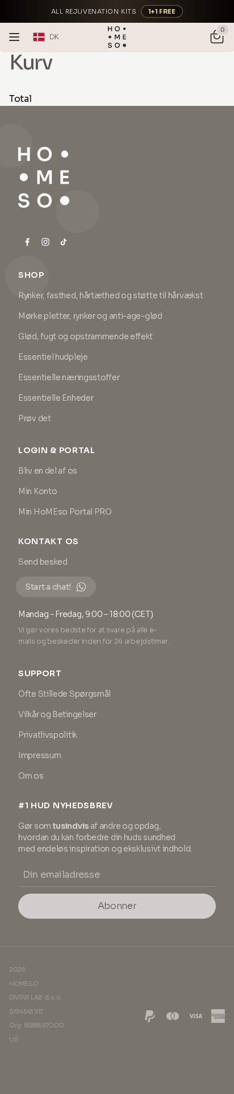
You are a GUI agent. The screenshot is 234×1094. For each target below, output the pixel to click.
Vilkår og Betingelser (57, 714)
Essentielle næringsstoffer (68, 377)
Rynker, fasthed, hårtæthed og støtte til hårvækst (110, 295)
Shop (31, 275)
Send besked (43, 562)
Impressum (39, 755)
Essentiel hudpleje (53, 357)
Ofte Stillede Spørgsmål (64, 694)
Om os (31, 776)
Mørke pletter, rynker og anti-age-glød (90, 316)
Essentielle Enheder (55, 398)
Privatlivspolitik (47, 735)
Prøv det (34, 418)
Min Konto (37, 491)
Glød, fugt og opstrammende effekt (85, 336)
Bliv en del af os (47, 471)
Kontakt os (48, 541)
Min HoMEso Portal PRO (65, 512)
